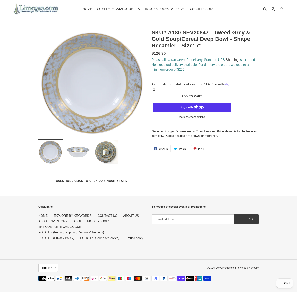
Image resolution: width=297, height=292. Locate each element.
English (47, 267)
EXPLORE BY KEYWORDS (73, 215)
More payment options (192, 116)
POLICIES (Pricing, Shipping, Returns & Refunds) (71, 232)
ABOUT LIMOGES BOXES (92, 221)
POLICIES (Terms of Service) (99, 238)
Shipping (232, 60)
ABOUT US (131, 215)
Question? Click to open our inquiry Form (92, 180)
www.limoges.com (226, 267)
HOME (43, 215)
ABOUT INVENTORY (52, 221)
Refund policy (134, 238)
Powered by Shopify (248, 267)
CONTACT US (107, 215)
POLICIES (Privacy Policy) (56, 238)
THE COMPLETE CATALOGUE (59, 226)
